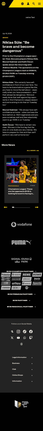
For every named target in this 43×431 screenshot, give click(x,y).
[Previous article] (4, 207)
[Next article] (37, 207)
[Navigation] (39, 4)
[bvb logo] (3, 4)
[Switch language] (22, 4)
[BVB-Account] (28, 4)
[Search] (34, 4)
